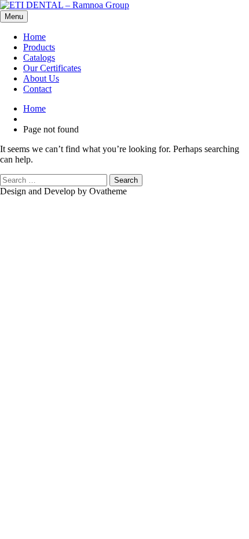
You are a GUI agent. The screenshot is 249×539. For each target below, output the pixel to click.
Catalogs (39, 57)
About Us (41, 78)
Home (34, 37)
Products (39, 47)
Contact (37, 89)
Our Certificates (52, 68)
